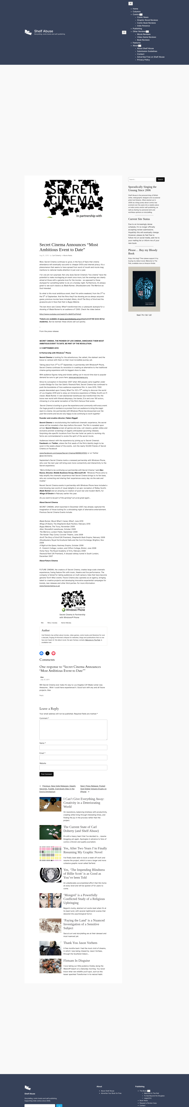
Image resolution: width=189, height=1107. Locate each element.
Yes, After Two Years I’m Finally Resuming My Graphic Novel (85, 850)
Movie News (67, 255)
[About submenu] (139, 46)
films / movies (52, 623)
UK (147, 315)
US (150, 315)
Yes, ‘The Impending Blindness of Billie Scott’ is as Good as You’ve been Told (84, 873)
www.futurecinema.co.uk (49, 586)
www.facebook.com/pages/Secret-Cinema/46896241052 (63, 453)
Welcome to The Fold (92, 640)
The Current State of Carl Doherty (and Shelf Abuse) (81, 829)
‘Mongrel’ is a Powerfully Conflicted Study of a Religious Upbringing (84, 899)
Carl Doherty (56, 255)
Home (135, 9)
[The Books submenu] (148, 1091)
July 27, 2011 (45, 679)
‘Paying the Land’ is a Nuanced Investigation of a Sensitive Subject (84, 924)
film (42, 623)
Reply (41, 695)
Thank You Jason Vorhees (80, 943)
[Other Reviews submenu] (147, 31)
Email (42, 753)
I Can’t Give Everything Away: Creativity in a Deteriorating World (83, 802)
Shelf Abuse (43, 31)
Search (160, 179)
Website (42, 763)
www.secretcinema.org (70, 319)
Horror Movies (66, 623)
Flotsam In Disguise (76, 960)
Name (42, 743)
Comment (44, 718)
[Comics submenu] (141, 14)
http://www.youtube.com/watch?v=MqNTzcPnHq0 (60, 314)
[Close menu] (130, 3)
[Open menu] (124, 32)
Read (138, 315)
